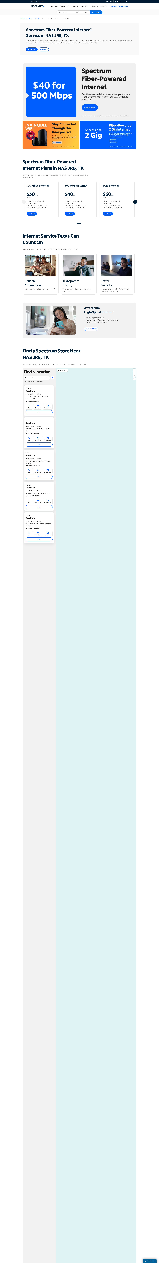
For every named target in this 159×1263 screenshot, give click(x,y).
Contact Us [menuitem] (104, 6)
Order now (113, 6)
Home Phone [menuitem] (86, 6)
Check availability (96, 12)
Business (42, 1)
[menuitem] (34, 1)
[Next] (135, 202)
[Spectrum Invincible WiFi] (51, 135)
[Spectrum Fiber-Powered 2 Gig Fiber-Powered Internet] (108, 135)
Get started (31, 213)
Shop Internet (32, 49)
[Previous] (24, 202)
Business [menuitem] (95, 6)
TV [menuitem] (70, 6)
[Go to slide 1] (79, 223)
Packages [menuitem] (55, 6)
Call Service (43, 49)
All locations (23, 19)
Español (126, 1)
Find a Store (108, 1)
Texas (30, 19)
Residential (34, 1)
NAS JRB (37, 19)
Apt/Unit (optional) (79, 11)
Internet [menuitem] (63, 6)
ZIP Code (86, 10)
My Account (118, 1)
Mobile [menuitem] (76, 6)
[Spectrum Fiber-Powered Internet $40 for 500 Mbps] (79, 91)
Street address (61, 10)
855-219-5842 (123, 6)
